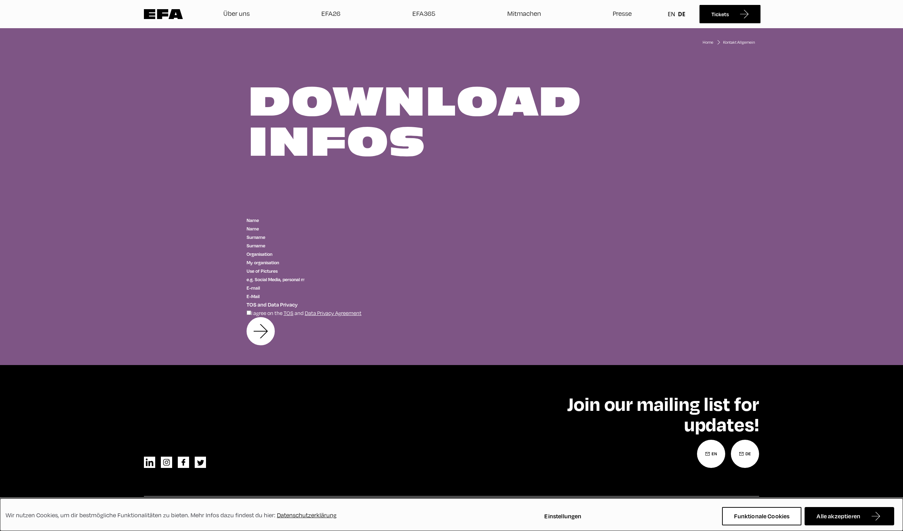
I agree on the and (306, 312)
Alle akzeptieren (838, 516)
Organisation (259, 254)
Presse (622, 13)
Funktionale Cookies (761, 516)
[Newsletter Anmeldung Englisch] (711, 453)
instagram (166, 462)
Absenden (261, 331)
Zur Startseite (163, 14)
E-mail (254, 288)
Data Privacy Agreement (333, 312)
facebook (183, 462)
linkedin (149, 462)
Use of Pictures (262, 271)
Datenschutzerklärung (307, 515)
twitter (200, 462)
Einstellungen (562, 516)
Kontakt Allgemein (739, 42)
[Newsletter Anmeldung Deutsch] (745, 453)
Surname (256, 237)
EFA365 (423, 13)
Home (708, 42)
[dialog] (451, 514)
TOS (288, 312)
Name (253, 220)
